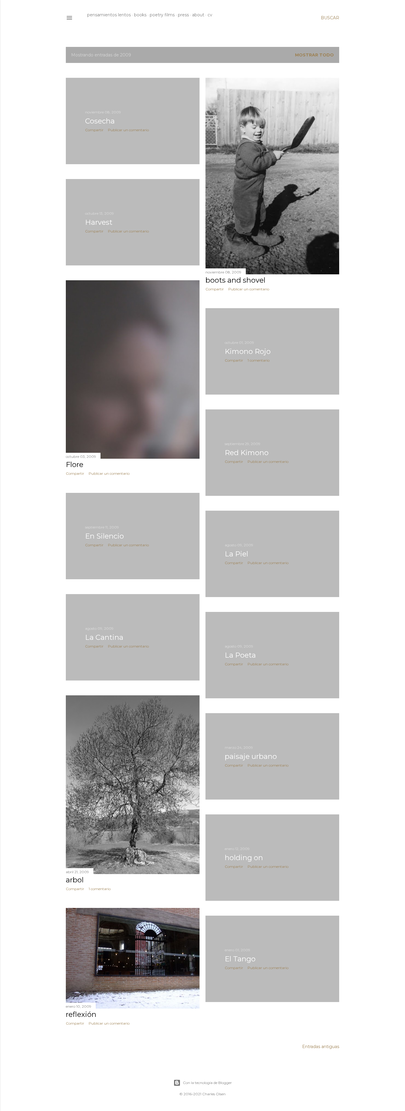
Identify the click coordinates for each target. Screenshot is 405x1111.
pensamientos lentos (109, 15)
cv (210, 15)
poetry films (162, 15)
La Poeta (240, 655)
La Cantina (104, 637)
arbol (75, 880)
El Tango (240, 959)
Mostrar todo (314, 55)
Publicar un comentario (128, 130)
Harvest (98, 222)
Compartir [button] (94, 130)
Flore (74, 464)
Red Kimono (247, 452)
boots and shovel (235, 280)
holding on (244, 857)
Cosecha (100, 121)
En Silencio (104, 536)
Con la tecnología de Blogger (207, 1082)
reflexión (81, 1014)
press (183, 15)
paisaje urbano (251, 756)
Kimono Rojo (248, 351)
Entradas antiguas (320, 1046)
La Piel (236, 554)
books (140, 15)
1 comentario (259, 360)
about (198, 15)
